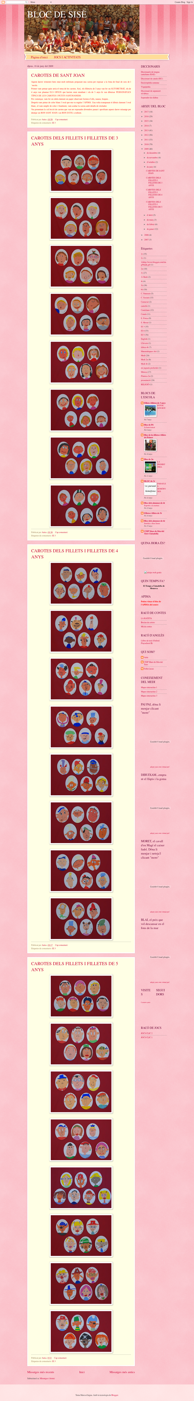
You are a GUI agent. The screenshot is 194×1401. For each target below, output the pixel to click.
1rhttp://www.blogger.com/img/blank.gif (153, 263)
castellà (144, 305)
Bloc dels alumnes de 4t (154, 502)
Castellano (145, 310)
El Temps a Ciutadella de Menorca (154, 587)
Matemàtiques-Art (148, 351)
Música (144, 371)
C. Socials (145, 297)
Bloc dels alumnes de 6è (154, 520)
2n (142, 268)
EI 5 (142, 334)
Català (143, 314)
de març (150, 219)
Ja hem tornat (149, 427)
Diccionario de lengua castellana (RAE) (150, 73)
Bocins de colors (148, 622)
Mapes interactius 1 (149, 687)
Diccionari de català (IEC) (152, 78)
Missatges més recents (40, 1372)
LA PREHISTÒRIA (161, 464)
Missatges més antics (122, 1372)
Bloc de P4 (148, 424)
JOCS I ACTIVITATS (67, 57)
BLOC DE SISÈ (57, 14)
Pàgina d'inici (39, 57)
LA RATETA (146, 618)
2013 (146, 130)
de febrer (151, 224)
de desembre (152, 152)
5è (142, 285)
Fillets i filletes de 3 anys (155, 402)
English (144, 338)
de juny (150, 166)
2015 (146, 120)
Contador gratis (145, 1002)
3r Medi (144, 276)
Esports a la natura (151, 505)
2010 (146, 144)
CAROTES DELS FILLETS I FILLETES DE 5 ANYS (154, 205)
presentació (146, 380)
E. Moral (144, 322)
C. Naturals (145, 293)
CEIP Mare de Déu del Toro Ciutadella (154, 532)
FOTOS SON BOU (161, 406)
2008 (146, 234)
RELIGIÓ (145, 384)
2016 (146, 116)
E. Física (144, 318)
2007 (146, 239)
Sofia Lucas (149, 668)
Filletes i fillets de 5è (153, 513)
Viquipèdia (145, 86)
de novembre (152, 157)
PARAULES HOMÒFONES (161, 487)
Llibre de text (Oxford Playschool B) (150, 642)
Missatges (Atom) (47, 1378)
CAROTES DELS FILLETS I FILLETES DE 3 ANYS (154, 181)
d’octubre (151, 162)
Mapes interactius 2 (149, 691)
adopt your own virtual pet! (160, 767)
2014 (146, 125)
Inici (82, 1372)
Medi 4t (144, 363)
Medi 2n (144, 359)
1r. (142, 257)
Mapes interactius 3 (149, 695)
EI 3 (54, 122)
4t (142, 281)
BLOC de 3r (149, 481)
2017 (146, 111)
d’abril (150, 215)
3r (142, 272)
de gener (150, 229)
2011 (146, 139)
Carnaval (145, 301)
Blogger (114, 1395)
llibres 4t (144, 347)
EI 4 (142, 330)
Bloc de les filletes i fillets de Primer (155, 436)
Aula (146, 657)
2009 (146, 148)
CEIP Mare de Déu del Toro (153, 663)
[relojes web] (152, 568)
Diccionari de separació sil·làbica (151, 92)
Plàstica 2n (145, 376)
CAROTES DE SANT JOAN (58, 75)
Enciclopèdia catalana (150, 82)
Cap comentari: (62, 119)
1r (142, 253)
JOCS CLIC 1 (146, 1037)
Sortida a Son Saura (152, 523)
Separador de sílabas (149, 97)
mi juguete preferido (149, 367)
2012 (146, 134)
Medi (143, 355)
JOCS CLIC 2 (146, 1033)
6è (142, 289)
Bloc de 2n (148, 459)
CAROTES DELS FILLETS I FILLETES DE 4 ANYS (154, 193)
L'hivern (144, 343)
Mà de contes (146, 626)
